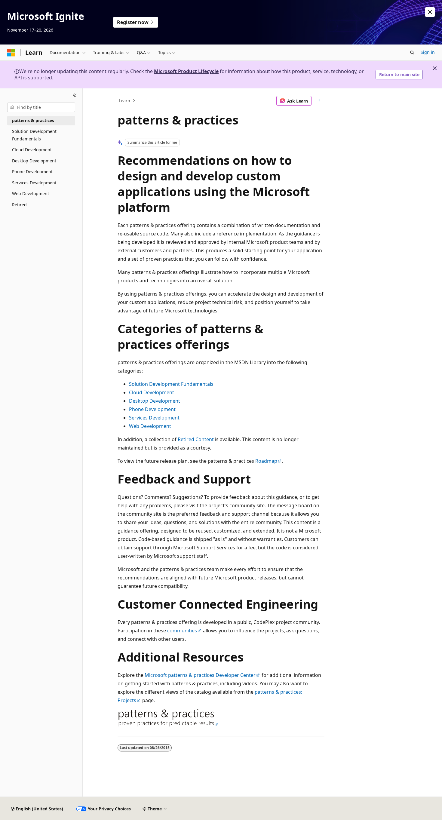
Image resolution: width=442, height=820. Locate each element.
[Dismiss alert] (430, 12)
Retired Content (196, 439)
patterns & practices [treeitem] (33, 120)
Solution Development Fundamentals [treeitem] (34, 135)
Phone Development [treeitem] (32, 171)
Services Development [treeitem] (34, 183)
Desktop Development (154, 401)
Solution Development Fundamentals (171, 384)
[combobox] (41, 107)
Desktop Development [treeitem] (34, 161)
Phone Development (152, 409)
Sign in (428, 52)
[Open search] (412, 52)
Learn (124, 100)
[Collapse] (74, 95)
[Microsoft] (11, 53)
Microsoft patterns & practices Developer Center (200, 675)
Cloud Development (151, 392)
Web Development (150, 426)
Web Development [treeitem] (30, 193)
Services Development (154, 417)
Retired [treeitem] (19, 204)
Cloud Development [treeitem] (32, 149)
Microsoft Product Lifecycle (186, 71)
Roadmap (266, 461)
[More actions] (319, 101)
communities (182, 630)
